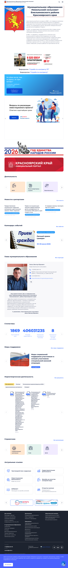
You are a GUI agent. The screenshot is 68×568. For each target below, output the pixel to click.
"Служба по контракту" (39, 72)
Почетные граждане (9, 528)
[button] (61, 187)
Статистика (27, 531)
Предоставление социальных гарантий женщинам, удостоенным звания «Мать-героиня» (13, 208)
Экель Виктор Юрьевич (36, 264)
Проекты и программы (30, 518)
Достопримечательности (11, 531)
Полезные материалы (10, 518)
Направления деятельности (32, 515)
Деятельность (28, 513)
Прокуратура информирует (12, 213)
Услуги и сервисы (9, 520)
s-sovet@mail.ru (8, 550)
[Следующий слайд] (63, 118)
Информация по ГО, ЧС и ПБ (11, 522)
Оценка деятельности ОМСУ (52, 515)
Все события (59, 226)
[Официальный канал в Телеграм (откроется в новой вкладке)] (54, 547)
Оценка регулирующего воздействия (31, 533)
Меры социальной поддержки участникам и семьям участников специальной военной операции (42, 358)
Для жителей (8, 513)
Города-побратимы (9, 533)
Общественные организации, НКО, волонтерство (52, 517)
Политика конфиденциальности (33, 547)
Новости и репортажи (10, 517)
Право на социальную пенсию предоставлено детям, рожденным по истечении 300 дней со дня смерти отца (33, 209)
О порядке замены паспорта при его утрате (54, 206)
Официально (28, 521)
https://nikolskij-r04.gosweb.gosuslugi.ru (42, 278)
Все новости (60, 200)
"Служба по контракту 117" (39, 69)
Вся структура (59, 257)
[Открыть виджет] (63, 563)
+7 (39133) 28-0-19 (9, 546)
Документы (27, 529)
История (7, 529)
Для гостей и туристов (10, 534)
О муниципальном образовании (13, 524)
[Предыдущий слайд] (5, 118)
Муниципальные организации (32, 527)
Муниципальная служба (31, 526)
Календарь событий (9, 515)
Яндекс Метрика (31, 556)
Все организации (58, 440)
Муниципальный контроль (31, 539)
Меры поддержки (29, 517)
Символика (7, 526)
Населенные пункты (9, 536)
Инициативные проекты (51, 519)
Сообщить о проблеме (14, 90)
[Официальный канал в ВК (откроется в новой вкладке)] (58, 547)
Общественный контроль (51, 513)
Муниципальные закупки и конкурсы (31, 536)
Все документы (59, 377)
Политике (13, 559)
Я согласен (8, 564)
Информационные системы (32, 538)
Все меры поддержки (57, 348)
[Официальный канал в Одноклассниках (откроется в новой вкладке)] (61, 547)
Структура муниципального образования (32, 524)
